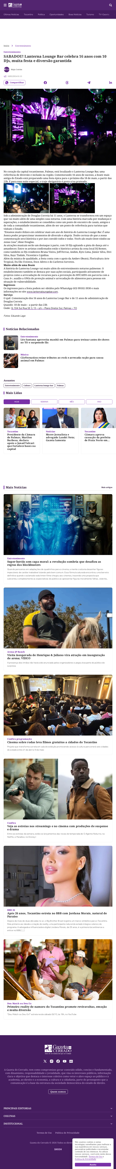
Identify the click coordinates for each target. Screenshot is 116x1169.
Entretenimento (23, 45)
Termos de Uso (44, 1132)
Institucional (13, 1123)
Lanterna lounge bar (43, 385)
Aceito (93, 1164)
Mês (72, 402)
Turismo (90, 14)
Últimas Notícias (11, 14)
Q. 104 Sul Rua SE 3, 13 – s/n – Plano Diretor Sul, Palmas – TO (44, 308)
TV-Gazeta (104, 14)
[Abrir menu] (5, 5)
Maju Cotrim (16, 69)
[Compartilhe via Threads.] (67, 82)
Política (41, 14)
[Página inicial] (58, 1049)
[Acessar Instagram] (52, 1061)
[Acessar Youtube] (65, 1061)
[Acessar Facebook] (58, 1061)
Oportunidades (57, 14)
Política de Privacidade (67, 1132)
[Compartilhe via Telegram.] (89, 82)
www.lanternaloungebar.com (42, 291)
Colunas (9, 1116)
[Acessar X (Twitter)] (45, 1061)
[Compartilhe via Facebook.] (45, 82)
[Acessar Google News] (71, 1061)
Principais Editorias (17, 1108)
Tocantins (28, 14)
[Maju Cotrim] (7, 70)
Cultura (27, 385)
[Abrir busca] (110, 5)
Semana (44, 402)
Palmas (60, 385)
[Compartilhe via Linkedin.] (110, 82)
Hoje (16, 402)
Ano (99, 402)
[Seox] (58, 1149)
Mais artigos (106, 487)
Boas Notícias (75, 14)
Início (6, 45)
